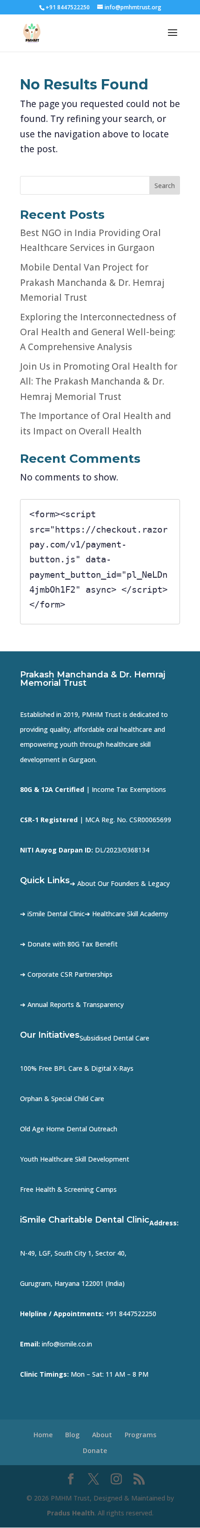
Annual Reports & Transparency (75, 1004)
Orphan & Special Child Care (62, 1098)
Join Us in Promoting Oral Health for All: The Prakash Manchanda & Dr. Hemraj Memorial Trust (98, 381)
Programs (140, 1434)
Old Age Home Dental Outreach (68, 1128)
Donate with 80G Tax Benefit (72, 944)
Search (164, 185)
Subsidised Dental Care (114, 1038)
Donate (95, 1450)
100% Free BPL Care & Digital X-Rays (76, 1068)
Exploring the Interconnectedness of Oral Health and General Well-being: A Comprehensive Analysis (98, 332)
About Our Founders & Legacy (123, 883)
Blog (72, 1434)
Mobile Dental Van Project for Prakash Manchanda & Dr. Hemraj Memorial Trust (92, 282)
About (102, 1434)
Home (43, 1434)
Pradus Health (70, 1512)
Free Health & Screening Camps (68, 1189)
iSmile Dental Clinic (56, 913)
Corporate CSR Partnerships (70, 974)
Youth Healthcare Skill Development (74, 1159)
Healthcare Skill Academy (130, 913)
